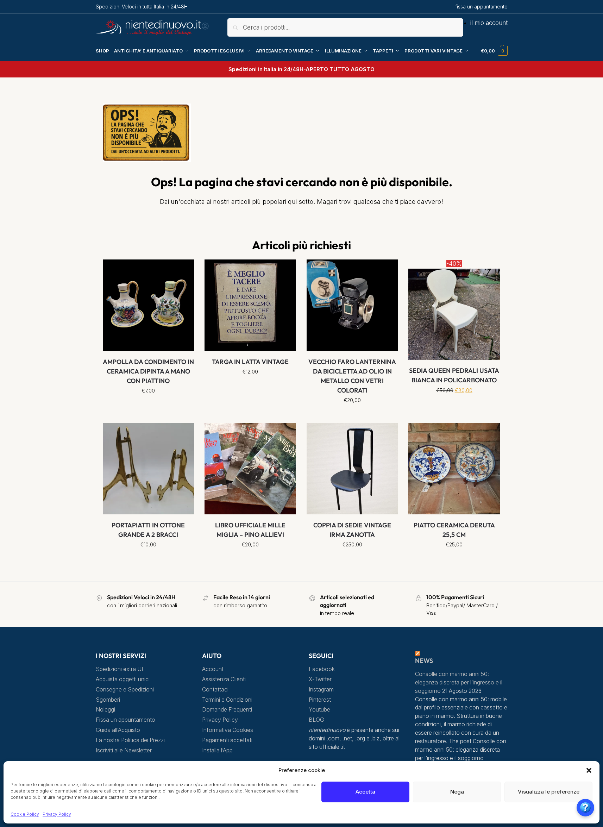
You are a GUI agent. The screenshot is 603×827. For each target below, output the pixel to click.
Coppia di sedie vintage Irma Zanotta (352, 530)
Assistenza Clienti (224, 679)
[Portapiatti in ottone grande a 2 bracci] (148, 468)
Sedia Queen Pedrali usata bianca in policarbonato (454, 375)
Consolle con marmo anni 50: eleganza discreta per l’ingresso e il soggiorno (458, 682)
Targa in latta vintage (250, 362)
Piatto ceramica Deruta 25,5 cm (454, 530)
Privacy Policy (57, 814)
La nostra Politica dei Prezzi (130, 740)
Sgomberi (108, 699)
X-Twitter (320, 679)
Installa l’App (217, 750)
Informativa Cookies (227, 730)
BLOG (316, 719)
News (424, 661)
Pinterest (320, 699)
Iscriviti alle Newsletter (124, 750)
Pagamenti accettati (227, 740)
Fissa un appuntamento (125, 719)
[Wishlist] (183, 270)
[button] (588, 770)
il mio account (489, 22)
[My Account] (205, 28)
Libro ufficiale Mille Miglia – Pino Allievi (250, 530)
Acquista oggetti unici (123, 679)
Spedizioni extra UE (120, 669)
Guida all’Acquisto (118, 730)
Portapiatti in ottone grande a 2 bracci (148, 530)
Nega (457, 791)
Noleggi (105, 709)
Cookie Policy (25, 814)
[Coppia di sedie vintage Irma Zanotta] (352, 468)
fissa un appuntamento (481, 7)
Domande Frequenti (227, 709)
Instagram (321, 689)
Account (213, 669)
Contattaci (215, 689)
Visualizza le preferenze (548, 791)
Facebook (322, 669)
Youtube (319, 709)
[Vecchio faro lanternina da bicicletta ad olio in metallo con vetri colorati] (352, 305)
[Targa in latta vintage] (250, 305)
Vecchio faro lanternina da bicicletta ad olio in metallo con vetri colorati (352, 376)
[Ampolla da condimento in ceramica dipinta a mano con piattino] (148, 305)
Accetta (365, 791)
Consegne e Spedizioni (125, 689)
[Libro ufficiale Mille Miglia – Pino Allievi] (250, 468)
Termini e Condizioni (227, 699)
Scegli (148, 406)
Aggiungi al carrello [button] (352, 416)
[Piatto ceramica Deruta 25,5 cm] (454, 468)
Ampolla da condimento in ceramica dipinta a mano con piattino (148, 371)
